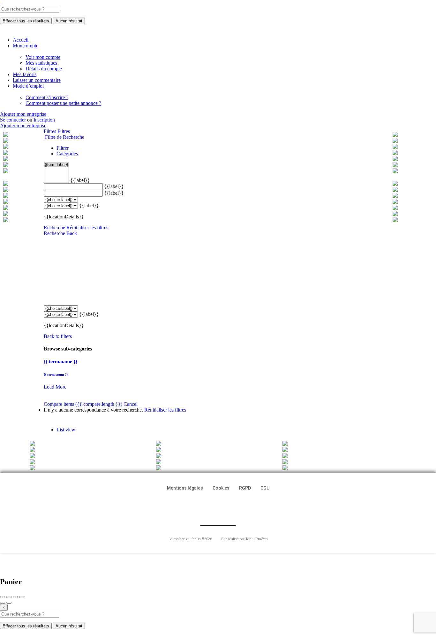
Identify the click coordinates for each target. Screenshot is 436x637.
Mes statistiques (41, 63)
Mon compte (25, 45)
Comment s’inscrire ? (47, 97)
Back (71, 233)
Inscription (44, 119)
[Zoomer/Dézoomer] (21, 597)
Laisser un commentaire (37, 80)
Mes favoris (24, 74)
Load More (55, 386)
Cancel (131, 404)
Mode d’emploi (28, 86)
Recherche (54, 227)
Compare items (83, 404)
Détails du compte (44, 68)
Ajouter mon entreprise (23, 114)
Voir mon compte (43, 57)
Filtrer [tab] (62, 148)
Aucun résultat (69, 21)
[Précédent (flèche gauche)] (2, 603)
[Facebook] (208, 505)
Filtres (50, 131)
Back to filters (58, 336)
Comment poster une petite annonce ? (63, 103)
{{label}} (80, 180)
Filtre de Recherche (64, 137)
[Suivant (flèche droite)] (8, 603)
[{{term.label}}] (56, 164)
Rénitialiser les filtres (87, 227)
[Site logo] (0, 2)
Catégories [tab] (67, 153)
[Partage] (8, 597)
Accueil (20, 40)
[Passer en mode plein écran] (15, 597)
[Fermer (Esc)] (2, 597)
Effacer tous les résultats (26, 21)
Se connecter (13, 119)
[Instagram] (228, 505)
